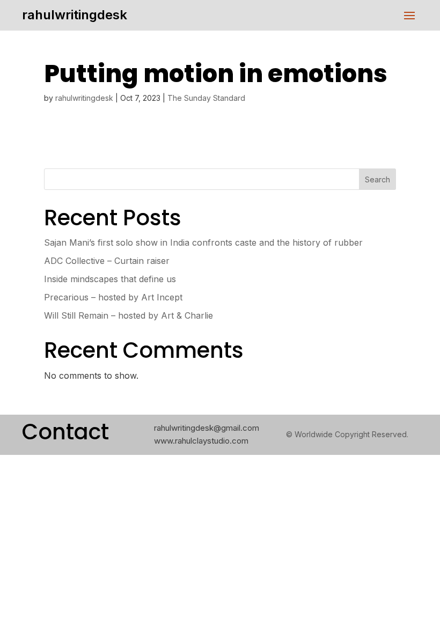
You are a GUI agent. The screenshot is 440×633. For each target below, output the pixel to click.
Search (377, 179)
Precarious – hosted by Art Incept (113, 297)
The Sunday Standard (206, 97)
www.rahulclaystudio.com (201, 441)
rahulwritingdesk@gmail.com (206, 428)
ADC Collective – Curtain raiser (107, 260)
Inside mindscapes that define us (110, 279)
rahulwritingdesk (74, 15)
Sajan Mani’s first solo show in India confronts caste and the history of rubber (203, 242)
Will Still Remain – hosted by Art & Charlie (128, 315)
